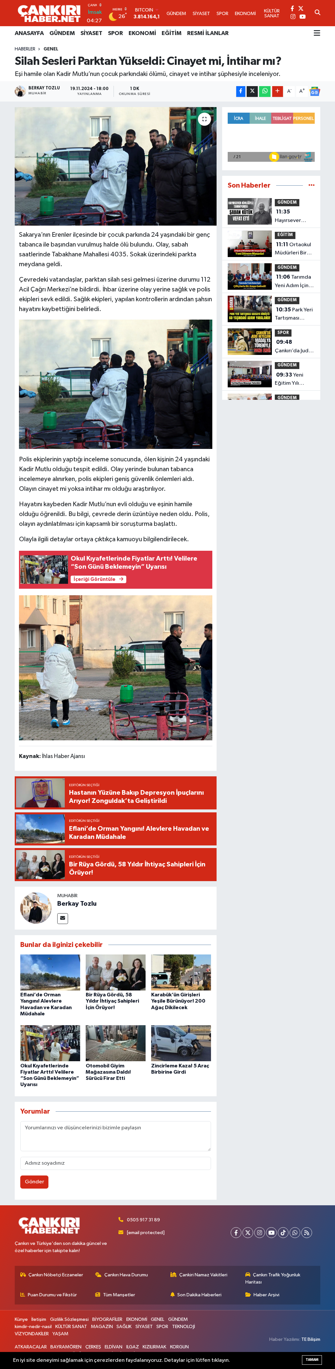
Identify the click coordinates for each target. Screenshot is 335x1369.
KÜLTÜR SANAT (71, 1326)
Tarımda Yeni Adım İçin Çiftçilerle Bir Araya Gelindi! (293, 282)
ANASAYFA (29, 33)
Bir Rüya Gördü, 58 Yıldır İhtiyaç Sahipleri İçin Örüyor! (112, 1001)
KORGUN (179, 1346)
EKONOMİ (142, 33)
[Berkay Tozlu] (36, 908)
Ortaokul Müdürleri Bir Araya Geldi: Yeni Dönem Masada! (293, 249)
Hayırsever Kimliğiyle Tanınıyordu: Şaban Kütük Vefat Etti (290, 217)
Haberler (25, 49)
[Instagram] (259, 1232)
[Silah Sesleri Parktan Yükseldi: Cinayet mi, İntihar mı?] (116, 166)
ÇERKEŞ (93, 1346)
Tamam (312, 1359)
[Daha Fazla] (277, 91)
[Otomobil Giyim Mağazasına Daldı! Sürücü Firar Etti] (116, 1043)
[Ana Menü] (317, 33)
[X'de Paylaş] (252, 91)
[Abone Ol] (314, 91)
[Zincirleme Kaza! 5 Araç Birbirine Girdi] (181, 1043)
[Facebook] (236, 1232)
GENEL (51, 49)
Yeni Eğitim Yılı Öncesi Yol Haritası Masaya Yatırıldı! (294, 380)
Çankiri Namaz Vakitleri (203, 1274)
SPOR (115, 33)
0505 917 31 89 (143, 1219)
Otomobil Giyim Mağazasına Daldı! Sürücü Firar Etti (108, 1072)
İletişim (38, 1319)
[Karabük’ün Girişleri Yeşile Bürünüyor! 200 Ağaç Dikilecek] (181, 972)
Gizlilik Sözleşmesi (69, 1319)
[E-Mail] (62, 918)
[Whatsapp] (295, 1232)
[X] (247, 1232)
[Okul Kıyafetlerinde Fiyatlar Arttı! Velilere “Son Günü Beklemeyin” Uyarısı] (50, 1043)
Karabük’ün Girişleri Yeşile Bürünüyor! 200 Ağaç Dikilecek (178, 1001)
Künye (21, 1319)
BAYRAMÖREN (65, 1346)
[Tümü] (312, 185)
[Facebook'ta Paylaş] (240, 91)
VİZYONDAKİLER (32, 1333)
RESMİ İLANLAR (208, 33)
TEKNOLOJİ (183, 1326)
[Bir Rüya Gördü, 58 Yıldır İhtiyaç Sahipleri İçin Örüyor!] (116, 972)
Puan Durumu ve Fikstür (52, 1294)
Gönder (34, 1182)
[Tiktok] (283, 1232)
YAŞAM (60, 1333)
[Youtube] (271, 1232)
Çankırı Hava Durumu (126, 1274)
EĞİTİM (172, 33)
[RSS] (306, 1232)
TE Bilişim (310, 1339)
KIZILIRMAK (154, 1346)
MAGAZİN (102, 1326)
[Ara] (317, 13)
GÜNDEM (62, 33)
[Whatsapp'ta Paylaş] (265, 91)
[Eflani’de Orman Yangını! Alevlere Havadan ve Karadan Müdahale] (50, 972)
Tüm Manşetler (119, 1294)
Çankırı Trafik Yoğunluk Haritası (273, 1278)
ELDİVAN (113, 1346)
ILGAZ (132, 1346)
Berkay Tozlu (77, 903)
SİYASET (91, 33)
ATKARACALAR (31, 1346)
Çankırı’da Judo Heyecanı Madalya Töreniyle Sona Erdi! (293, 347)
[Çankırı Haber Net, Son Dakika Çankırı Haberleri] (49, 13)
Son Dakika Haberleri (199, 1294)
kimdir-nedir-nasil (33, 1326)
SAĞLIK (124, 1326)
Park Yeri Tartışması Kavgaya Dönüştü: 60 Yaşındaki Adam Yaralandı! (294, 315)
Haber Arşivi (266, 1294)
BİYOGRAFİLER (107, 1319)
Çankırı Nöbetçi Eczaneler (55, 1274)
